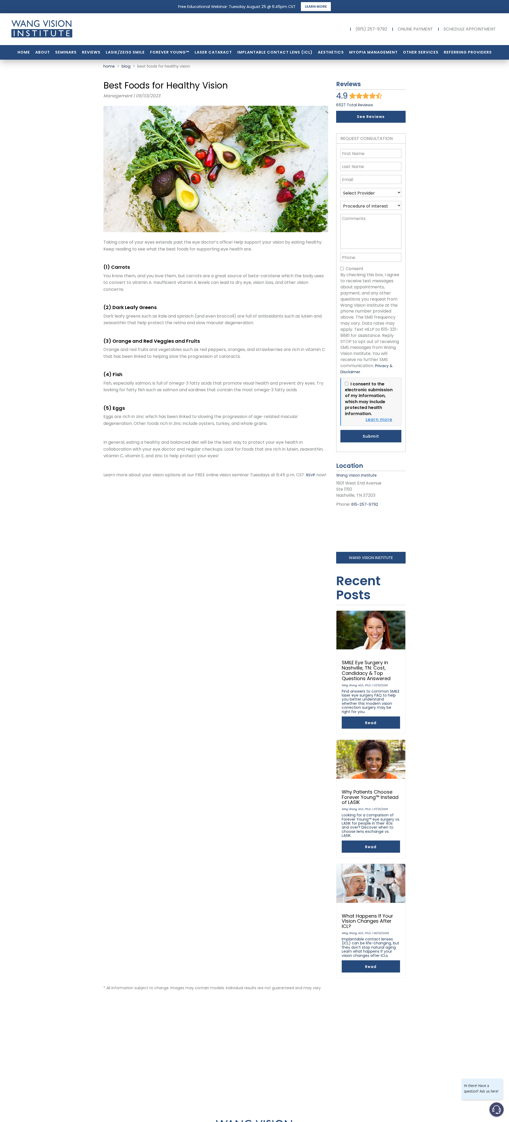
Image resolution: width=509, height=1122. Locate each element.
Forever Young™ (169, 52)
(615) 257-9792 (371, 29)
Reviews (91, 52)
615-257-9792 (364, 504)
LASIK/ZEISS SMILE (125, 52)
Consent (354, 269)
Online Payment (415, 29)
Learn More (316, 6)
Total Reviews (354, 105)
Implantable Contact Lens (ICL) (275, 52)
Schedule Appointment (470, 29)
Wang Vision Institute (371, 557)
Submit (371, 436)
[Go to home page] (84, 29)
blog (126, 66)
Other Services (420, 52)
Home (23, 52)
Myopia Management (373, 52)
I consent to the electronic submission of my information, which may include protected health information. (369, 399)
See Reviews (371, 116)
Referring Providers (468, 52)
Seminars (66, 52)
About (42, 52)
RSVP (310, 475)
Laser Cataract (213, 52)
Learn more (379, 420)
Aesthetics (331, 52)
